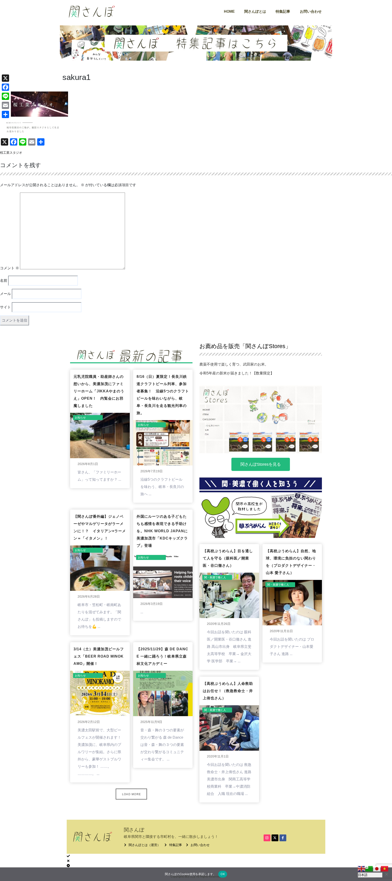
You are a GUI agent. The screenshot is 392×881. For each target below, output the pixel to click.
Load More (131, 794)
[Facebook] (5, 87)
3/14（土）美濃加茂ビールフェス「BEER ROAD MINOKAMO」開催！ (99, 656)
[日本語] (377, 868)
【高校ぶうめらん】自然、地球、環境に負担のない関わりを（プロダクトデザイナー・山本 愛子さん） (291, 562)
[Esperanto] (369, 868)
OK (222, 874)
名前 (3, 280)
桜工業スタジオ (11, 152)
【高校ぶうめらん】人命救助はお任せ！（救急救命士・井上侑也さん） (228, 691)
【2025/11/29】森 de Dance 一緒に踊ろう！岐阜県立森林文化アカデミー (162, 656)
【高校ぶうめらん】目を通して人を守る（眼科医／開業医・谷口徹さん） (228, 558)
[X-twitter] (275, 837)
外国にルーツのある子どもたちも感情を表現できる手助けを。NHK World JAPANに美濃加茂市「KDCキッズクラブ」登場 (162, 531)
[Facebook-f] (282, 837)
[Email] (5, 105)
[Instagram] (267, 837)
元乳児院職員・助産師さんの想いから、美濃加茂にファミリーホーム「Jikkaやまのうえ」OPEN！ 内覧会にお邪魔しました (99, 391)
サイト (5, 307)
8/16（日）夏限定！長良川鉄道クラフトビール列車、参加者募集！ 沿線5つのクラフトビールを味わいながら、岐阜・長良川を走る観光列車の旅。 (163, 395)
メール (5, 294)
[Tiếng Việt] (385, 868)
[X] (5, 78)
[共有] (5, 114)
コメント (9, 268)
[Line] (5, 96)
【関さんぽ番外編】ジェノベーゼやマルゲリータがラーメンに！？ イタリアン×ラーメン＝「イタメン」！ (100, 527)
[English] (361, 868)
